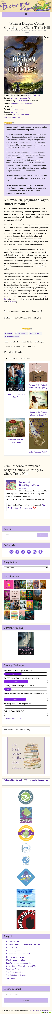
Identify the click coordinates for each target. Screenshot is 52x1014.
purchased (15, 112)
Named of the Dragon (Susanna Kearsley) (38, 413)
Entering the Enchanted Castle (18, 954)
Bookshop (25, 115)
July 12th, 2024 (23, 488)
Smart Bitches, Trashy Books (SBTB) (21, 966)
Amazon (16, 115)
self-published (21, 101)
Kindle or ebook (17, 109)
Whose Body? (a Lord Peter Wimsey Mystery (38, 386)
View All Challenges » (12, 719)
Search (42, 535)
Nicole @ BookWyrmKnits (29, 483)
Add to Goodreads (12, 118)
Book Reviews (38, 30)
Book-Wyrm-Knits (13, 948)
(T (16, 395)
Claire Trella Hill (34, 95)
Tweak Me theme (34, 1010)
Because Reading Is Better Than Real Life (23, 945)
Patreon (12, 302)
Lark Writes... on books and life (18, 963)
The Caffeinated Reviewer (16, 975)
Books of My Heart (13, 951)
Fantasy (14, 104)
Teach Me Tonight (13, 969)
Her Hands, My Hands (15, 957)
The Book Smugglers (14, 972)
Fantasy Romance (25, 104)
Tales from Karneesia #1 (20, 98)
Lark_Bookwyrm (26, 30)
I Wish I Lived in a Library (16, 960)
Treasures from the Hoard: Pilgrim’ (15, 440)
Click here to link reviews (37, 780)
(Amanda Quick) (38, 452)
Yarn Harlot (10, 978)
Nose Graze (45, 1010)
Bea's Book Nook (13, 942)
